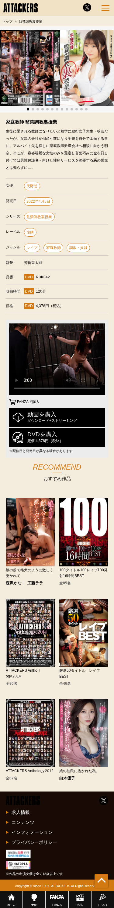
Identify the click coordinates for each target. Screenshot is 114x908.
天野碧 (31, 186)
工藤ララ (35, 583)
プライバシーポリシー (34, 842)
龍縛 (30, 232)
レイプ (31, 248)
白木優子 (67, 778)
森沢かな (14, 583)
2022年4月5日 (38, 201)
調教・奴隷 (78, 248)
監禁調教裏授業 (39, 217)
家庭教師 (53, 248)
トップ (7, 21)
